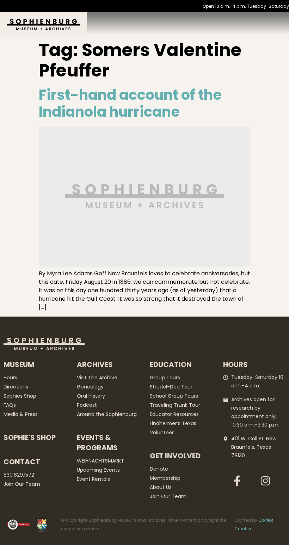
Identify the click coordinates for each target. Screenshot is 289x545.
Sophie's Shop (30, 437)
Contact (22, 462)
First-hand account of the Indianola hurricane (130, 103)
